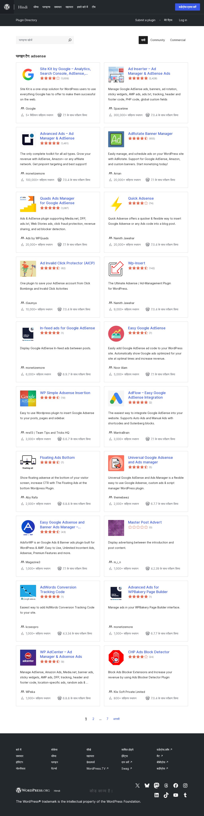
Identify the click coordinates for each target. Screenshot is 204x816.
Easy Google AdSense (147, 328)
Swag (127, 768)
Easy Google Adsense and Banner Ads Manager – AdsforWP (62, 524)
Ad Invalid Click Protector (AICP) (67, 263)
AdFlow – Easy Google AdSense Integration (147, 395)
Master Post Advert (145, 522)
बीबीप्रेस (163, 762)
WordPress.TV (97, 768)
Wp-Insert (136, 263)
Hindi (57, 790)
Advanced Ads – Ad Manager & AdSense (57, 135)
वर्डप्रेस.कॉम (165, 749)
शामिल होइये (127, 749)
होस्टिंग (19, 762)
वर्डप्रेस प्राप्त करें (187, 7)
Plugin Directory (26, 20)
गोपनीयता (20, 768)
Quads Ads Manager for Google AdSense (57, 200)
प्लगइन (54, 762)
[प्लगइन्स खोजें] (70, 40)
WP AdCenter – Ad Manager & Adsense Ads (61, 654)
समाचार (19, 756)
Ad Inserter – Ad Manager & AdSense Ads (149, 71)
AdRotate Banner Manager (150, 133)
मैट (160, 756)
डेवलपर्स (90, 762)
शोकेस (54, 749)
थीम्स (53, 756)
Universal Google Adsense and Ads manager (150, 459)
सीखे (88, 749)
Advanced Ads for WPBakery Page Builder (148, 589)
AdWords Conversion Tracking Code (58, 589)
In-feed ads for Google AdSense (67, 328)
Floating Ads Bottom (57, 457)
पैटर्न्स (54, 768)
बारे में (18, 749)
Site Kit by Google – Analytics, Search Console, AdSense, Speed (65, 71)
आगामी (116, 719)
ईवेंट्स (125, 756)
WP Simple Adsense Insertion (65, 393)
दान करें (127, 762)
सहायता (90, 756)
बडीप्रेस (162, 768)
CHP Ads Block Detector (149, 652)
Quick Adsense (141, 198)
